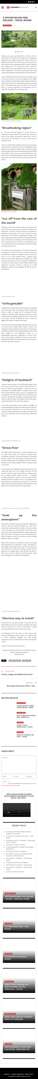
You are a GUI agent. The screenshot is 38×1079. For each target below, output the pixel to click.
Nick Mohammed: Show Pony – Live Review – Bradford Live (18, 1048)
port (14, 296)
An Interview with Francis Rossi (15, 871)
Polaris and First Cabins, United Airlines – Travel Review (25, 707)
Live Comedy (8, 1044)
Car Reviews (8, 953)
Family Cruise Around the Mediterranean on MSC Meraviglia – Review (16, 986)
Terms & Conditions (18, 1074)
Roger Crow (20, 51)
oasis (23, 138)
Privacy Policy (29, 1074)
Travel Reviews (7, 25)
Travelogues (26, 660)
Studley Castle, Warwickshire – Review (25, 726)
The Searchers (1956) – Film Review (16, 851)
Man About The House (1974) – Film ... (22, 686)
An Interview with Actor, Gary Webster (17, 862)
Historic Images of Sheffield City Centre (17, 674)
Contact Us (7, 1074)
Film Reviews (8, 923)
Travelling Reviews (15, 660)
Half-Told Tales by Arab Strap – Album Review (19, 865)
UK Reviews (20, 722)
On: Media (17, 1076)
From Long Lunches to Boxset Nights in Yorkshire (18, 1018)
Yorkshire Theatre (10, 893)
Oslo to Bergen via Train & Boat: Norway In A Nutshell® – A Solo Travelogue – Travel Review (26, 718)
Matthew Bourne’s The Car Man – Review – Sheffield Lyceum (19, 897)
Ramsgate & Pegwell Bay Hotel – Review (25, 735)
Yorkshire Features (10, 1014)
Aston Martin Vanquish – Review (15, 845)
